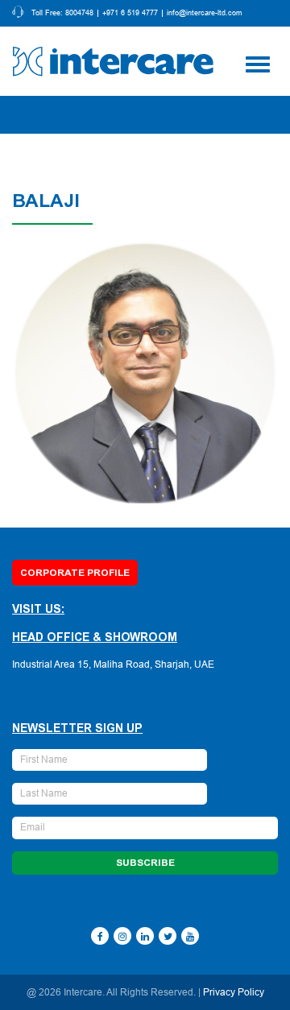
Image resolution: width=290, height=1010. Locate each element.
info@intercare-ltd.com (204, 13)
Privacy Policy (233, 992)
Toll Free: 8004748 (62, 13)
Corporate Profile (75, 572)
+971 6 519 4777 (130, 13)
